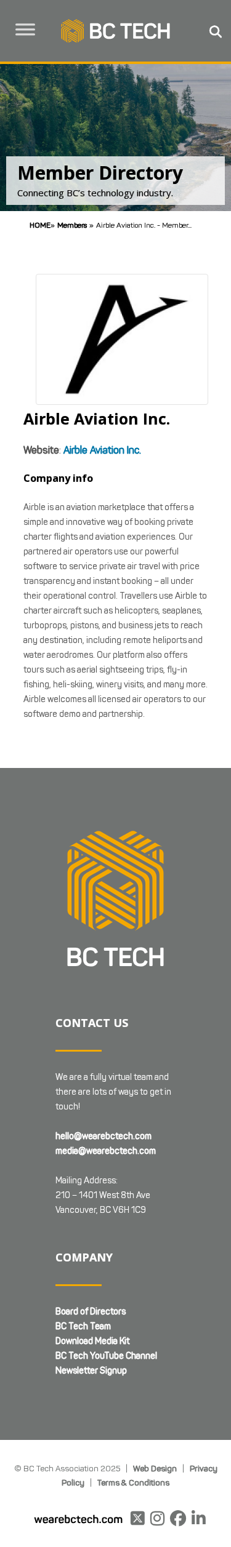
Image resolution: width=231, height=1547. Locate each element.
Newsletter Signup (91, 1370)
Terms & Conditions (133, 1482)
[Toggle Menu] (25, 29)
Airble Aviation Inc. (102, 450)
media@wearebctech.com (105, 1151)
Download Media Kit (92, 1341)
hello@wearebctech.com (103, 1136)
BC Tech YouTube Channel (106, 1356)
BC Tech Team (83, 1326)
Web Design (155, 1468)
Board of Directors (90, 1311)
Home (40, 225)
